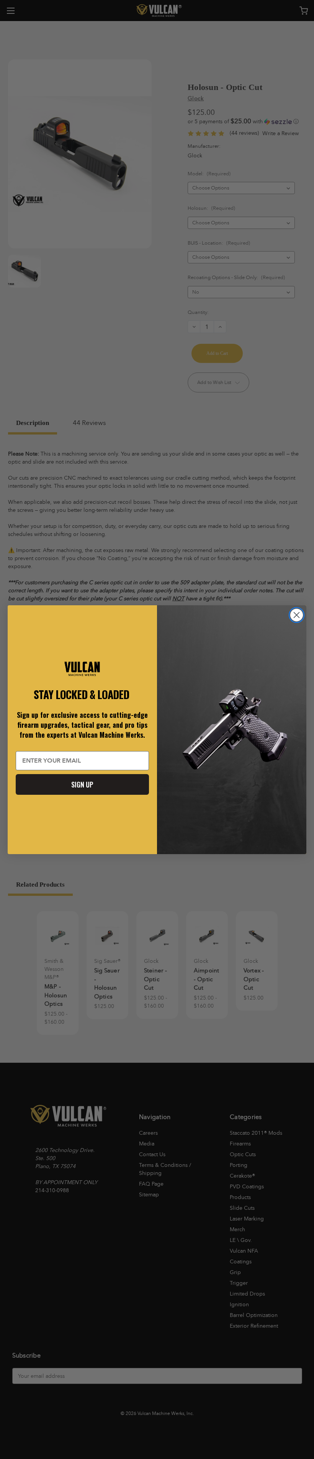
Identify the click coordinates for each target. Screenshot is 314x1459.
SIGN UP (82, 784)
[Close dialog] (296, 615)
